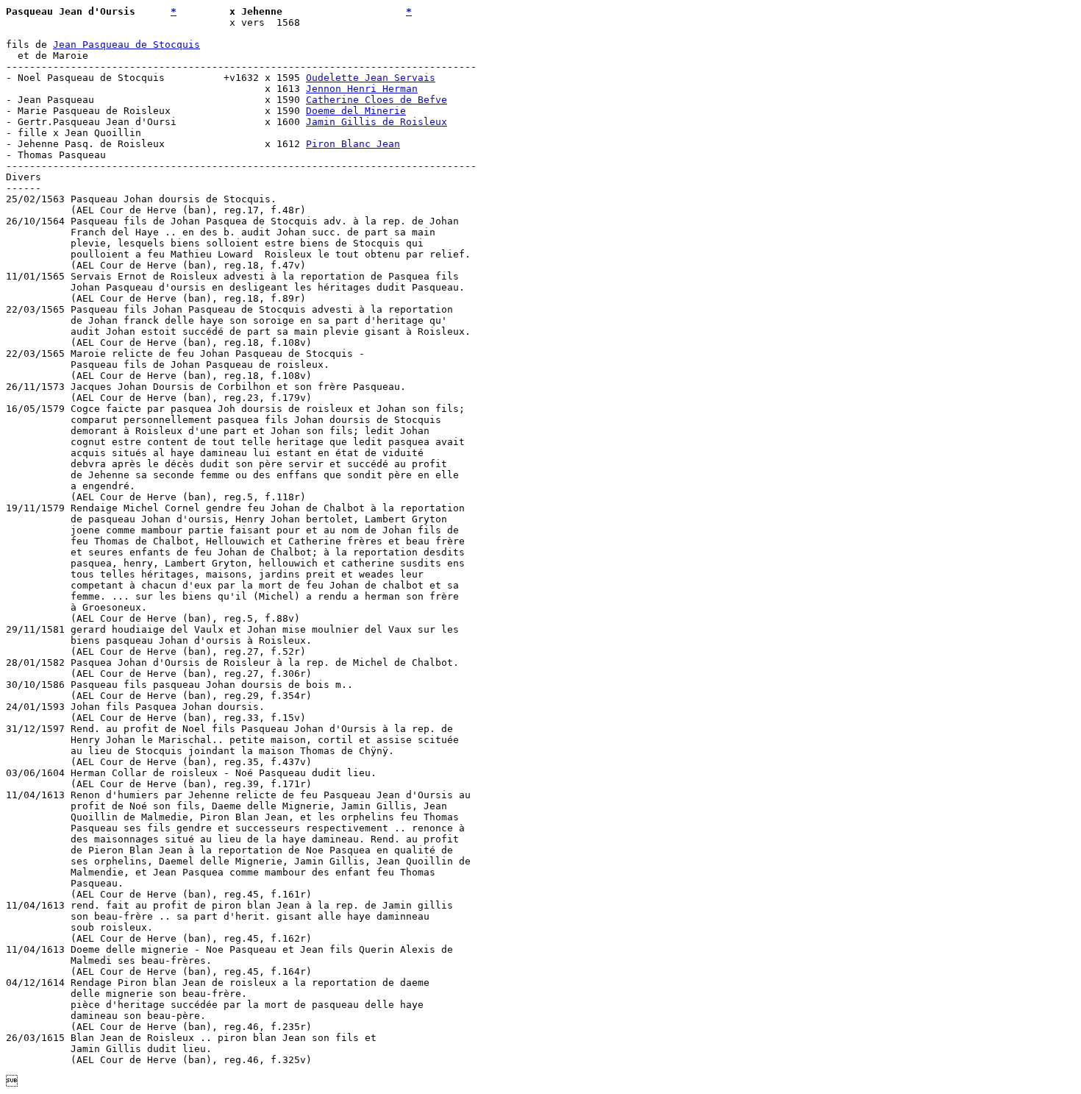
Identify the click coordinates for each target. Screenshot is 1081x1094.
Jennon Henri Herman (362, 88)
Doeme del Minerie (356, 110)
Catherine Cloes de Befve (376, 99)
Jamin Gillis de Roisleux (376, 121)
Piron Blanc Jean (353, 143)
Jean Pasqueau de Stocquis (126, 44)
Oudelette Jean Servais (370, 77)
